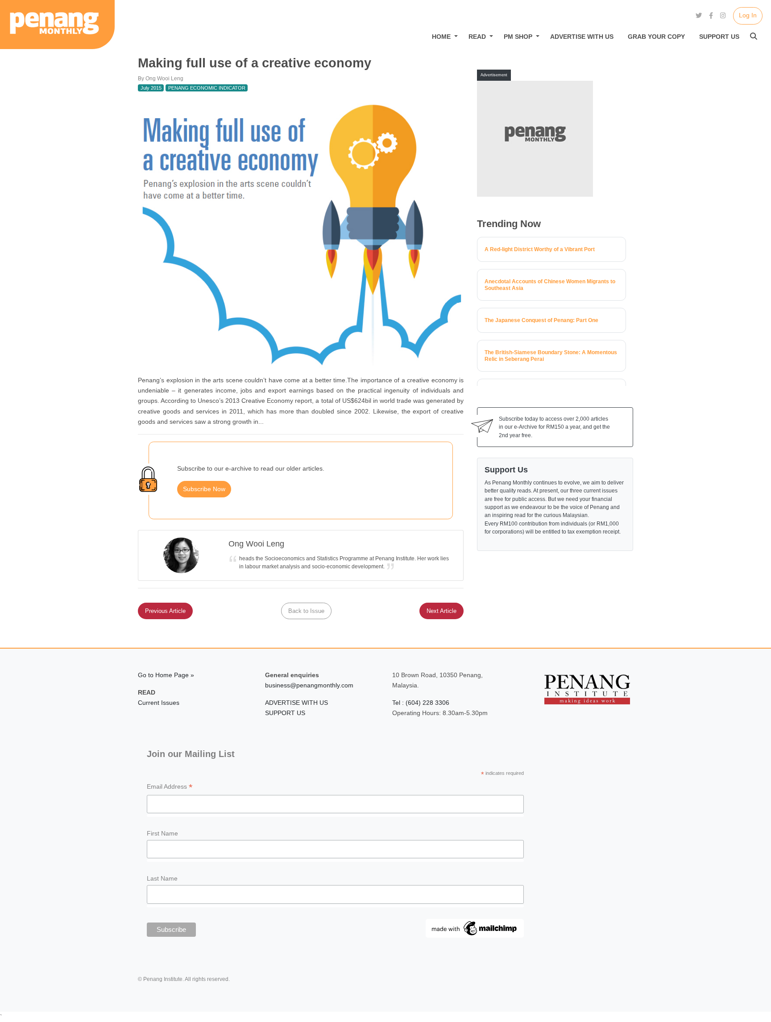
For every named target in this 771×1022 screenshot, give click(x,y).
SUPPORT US (285, 712)
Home (441, 36)
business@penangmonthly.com (309, 685)
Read (477, 36)
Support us (719, 36)
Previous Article (165, 611)
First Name (162, 833)
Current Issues (158, 702)
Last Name (162, 878)
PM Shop (518, 36)
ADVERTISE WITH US (296, 702)
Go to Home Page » (166, 675)
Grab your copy (656, 36)
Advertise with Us (581, 36)
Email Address (170, 787)
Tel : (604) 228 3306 (420, 702)
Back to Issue (306, 611)
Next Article (441, 611)
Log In (748, 15)
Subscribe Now (204, 488)
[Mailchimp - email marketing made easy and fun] (475, 927)
